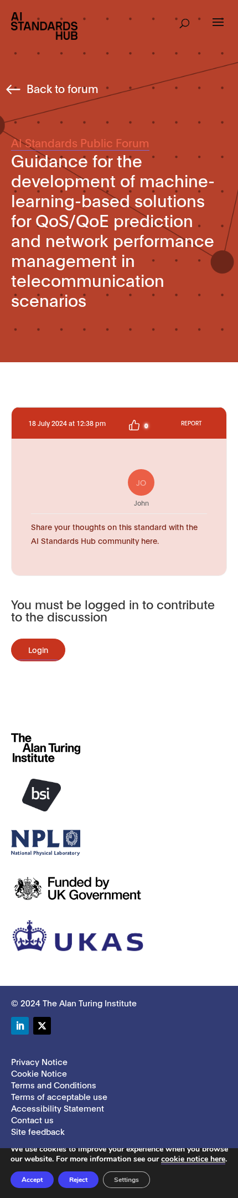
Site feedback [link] (38, 1131)
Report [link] (191, 422)
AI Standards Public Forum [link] (80, 142)
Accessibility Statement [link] (57, 1107)
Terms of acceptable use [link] (59, 1096)
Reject (78, 1179)
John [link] (141, 492)
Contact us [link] (32, 1119)
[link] (44, 25)
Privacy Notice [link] (39, 1061)
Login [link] (38, 649)
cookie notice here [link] (193, 1159)
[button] (184, 19)
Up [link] (134, 425)
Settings (126, 1179)
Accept (32, 1179)
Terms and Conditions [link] (53, 1084)
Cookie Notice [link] (39, 1072)
